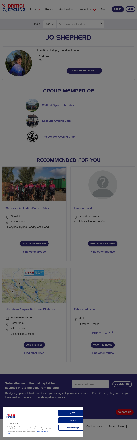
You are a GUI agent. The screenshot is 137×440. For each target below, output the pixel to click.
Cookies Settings (73, 428)
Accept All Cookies (73, 413)
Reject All (73, 420)
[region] (43, 422)
